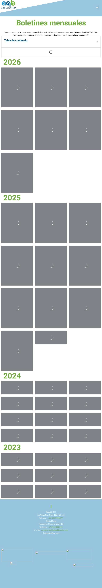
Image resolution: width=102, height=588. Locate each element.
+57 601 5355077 (55, 518)
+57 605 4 (52, 527)
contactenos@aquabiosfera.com (54, 530)
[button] (97, 7)
